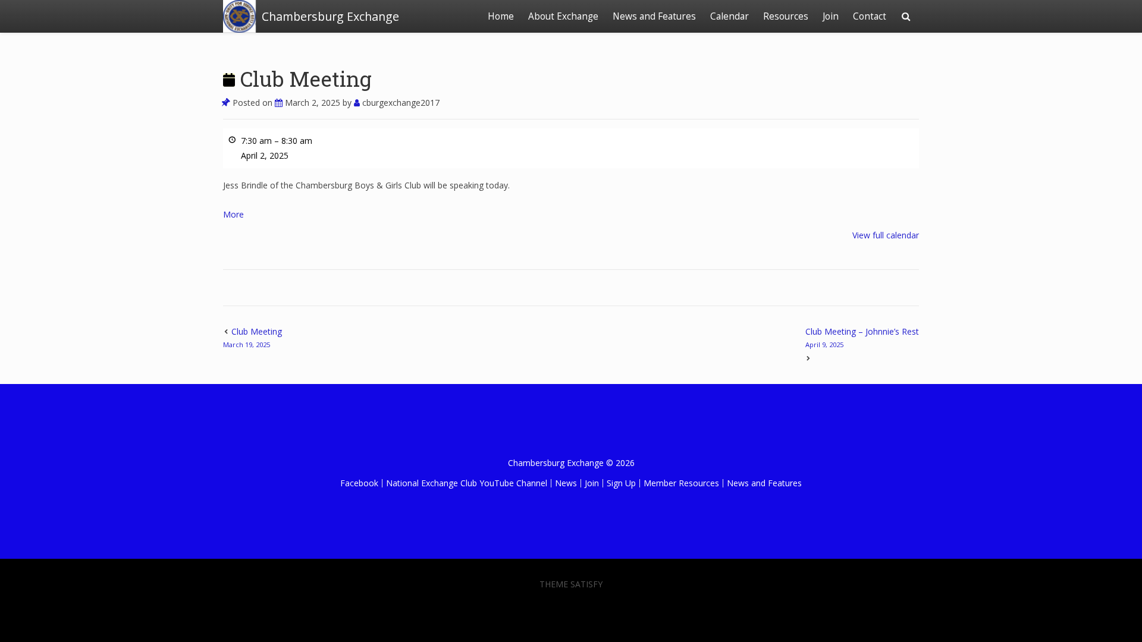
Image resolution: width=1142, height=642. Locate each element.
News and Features (654, 16)
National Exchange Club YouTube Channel (466, 483)
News (566, 483)
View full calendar (885, 235)
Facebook (359, 483)
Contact (869, 16)
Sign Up (621, 483)
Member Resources (681, 483)
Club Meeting (303, 78)
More (233, 214)
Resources (785, 16)
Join (831, 16)
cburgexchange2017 (400, 102)
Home (501, 16)
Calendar (729, 16)
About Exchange (563, 16)
